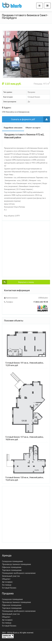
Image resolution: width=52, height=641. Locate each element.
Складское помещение (12, 561)
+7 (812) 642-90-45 (40, 302)
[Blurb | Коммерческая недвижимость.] (12, 5)
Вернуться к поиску (26, 282)
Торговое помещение (12, 570)
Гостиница (6, 584)
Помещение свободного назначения (18, 573)
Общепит (6, 579)
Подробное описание (13, 127)
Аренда (6, 555)
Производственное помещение (16, 564)
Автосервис (7, 581)
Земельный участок (11, 576)
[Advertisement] (26, 249)
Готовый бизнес (9, 587)
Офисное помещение (11, 567)
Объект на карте (32, 127)
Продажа (8, 593)
